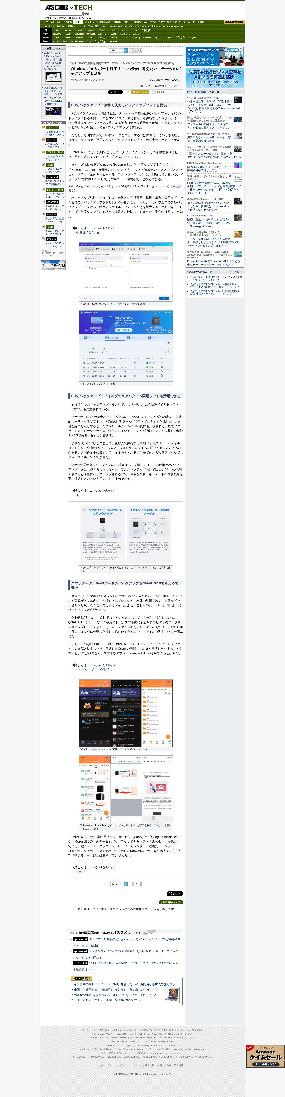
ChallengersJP (176, 26)
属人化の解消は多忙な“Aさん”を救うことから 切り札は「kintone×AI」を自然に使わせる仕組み (209, 206)
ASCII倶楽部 (234, 22)
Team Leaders (136, 1049)
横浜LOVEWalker (115, 1057)
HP (136, 30)
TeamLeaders (115, 26)
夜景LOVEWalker (151, 1057)
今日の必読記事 (108, 1053)
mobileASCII (152, 1053)
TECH (81, 7)
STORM (188, 1034)
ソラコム (102, 38)
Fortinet (147, 38)
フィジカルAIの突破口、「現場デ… (54, 195)
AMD (68, 34)
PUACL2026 (162, 26)
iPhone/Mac (103, 22)
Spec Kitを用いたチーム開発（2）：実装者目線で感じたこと (209, 168)
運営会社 (149, 1065)
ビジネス (67, 22)
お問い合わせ (164, 1065)
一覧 (126, 92)
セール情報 (198, 22)
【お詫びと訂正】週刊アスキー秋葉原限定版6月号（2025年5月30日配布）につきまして (215, 293)
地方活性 (151, 26)
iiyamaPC (79, 30)
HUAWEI (113, 34)
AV (145, 22)
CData (124, 38)
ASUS (124, 30)
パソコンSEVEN (102, 30)
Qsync (79, 495)
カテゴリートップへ (171, 902)
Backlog (136, 38)
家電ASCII (72, 26)
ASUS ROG (79, 34)
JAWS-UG (104, 1038)
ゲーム (186, 22)
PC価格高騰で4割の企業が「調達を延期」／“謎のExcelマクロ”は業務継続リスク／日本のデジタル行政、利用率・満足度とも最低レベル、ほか (214, 188)
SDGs (143, 26)
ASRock (102, 34)
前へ (114, 50)
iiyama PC (132, 1034)
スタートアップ (173, 22)
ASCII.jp (56, 7)
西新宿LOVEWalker (133, 1057)
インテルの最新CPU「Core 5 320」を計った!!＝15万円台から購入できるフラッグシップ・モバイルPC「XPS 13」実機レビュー (157, 984)
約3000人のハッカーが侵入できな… (55, 146)
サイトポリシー (108, 1065)
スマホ (161, 22)
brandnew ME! (102, 41)
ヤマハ (158, 38)
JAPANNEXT (79, 41)
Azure (91, 38)
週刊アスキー (101, 26)
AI (52, 22)
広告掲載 (178, 1065)
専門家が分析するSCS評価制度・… (54, 183)
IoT (58, 22)
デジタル (89, 22)
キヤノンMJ (68, 41)
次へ (137, 50)
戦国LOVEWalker (204, 1057)
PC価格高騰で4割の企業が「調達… (54, 133)
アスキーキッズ (47, 26)
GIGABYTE (90, 34)
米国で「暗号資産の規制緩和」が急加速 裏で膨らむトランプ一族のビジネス (125, 989)
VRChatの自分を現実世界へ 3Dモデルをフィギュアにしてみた (116, 995)
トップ (44, 22)
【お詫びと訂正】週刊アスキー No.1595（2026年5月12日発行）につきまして (216, 279)
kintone (79, 38)
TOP (83, 1030)
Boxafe (80, 872)
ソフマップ (91, 41)
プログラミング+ (131, 26)
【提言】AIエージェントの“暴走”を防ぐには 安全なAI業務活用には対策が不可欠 (214, 155)
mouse (68, 30)
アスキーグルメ (86, 26)
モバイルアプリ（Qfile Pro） (95, 669)
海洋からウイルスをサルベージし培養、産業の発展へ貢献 (209, 139)
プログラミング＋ (152, 1049)
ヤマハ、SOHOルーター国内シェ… (54, 245)
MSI (113, 30)
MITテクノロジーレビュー (171, 1053)
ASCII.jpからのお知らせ (199, 271)
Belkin (136, 34)
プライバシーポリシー (130, 1065)
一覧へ (238, 271)
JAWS (57, 38)
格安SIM (60, 26)
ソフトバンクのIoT (181, 37)
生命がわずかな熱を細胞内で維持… (54, 232)
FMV (57, 30)
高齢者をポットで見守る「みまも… (54, 208)
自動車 (117, 22)
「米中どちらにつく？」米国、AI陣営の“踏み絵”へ (107, 1000)
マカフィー (57, 41)
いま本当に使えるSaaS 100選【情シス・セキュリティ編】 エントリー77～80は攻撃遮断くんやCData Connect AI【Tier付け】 (213, 106)
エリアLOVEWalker (96, 1057)
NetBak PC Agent (87, 232)
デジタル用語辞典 (138, 1053)
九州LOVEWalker (168, 1057)
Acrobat (68, 38)
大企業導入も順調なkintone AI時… (55, 220)
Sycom (91, 30)
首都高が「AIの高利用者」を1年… (54, 158)
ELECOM (57, 34)
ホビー (127, 22)
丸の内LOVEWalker (186, 1057)
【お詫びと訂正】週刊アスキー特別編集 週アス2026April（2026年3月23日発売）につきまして (215, 286)
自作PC (138, 22)
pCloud (113, 41)
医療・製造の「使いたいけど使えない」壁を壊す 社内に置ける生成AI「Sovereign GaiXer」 (209, 223)
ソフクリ (192, 38)
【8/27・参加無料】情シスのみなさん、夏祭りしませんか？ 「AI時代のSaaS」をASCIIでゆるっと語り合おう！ (214, 242)
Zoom (169, 38)
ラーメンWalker (79, 1057)
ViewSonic (125, 34)
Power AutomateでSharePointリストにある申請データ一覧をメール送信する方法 (213, 263)
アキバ (152, 22)
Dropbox (113, 38)
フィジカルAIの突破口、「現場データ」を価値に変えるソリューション (209, 126)
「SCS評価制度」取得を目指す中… (54, 170)
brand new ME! (158, 1042)
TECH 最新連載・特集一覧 (203, 92)
